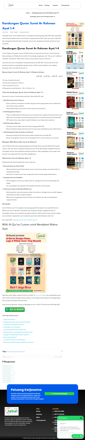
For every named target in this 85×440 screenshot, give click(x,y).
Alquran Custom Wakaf (39, 295)
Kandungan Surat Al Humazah (12, 327)
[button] (81, 418)
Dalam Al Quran (10, 351)
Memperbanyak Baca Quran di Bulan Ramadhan (17, 322)
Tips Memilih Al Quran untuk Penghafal (14, 339)
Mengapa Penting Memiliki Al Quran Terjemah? (16, 334)
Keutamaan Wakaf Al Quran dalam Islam (15, 329)
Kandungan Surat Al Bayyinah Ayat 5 (14, 324)
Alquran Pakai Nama (9, 319)
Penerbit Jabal (22, 351)
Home (27, 13)
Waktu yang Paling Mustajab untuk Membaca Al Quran (19, 342)
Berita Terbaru (14, 32)
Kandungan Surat (24, 32)
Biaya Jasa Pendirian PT (10, 337)
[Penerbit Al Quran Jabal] (23, 5)
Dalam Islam (16, 351)
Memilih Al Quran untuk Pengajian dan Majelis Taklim (18, 332)
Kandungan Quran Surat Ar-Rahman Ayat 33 (25, 220)
